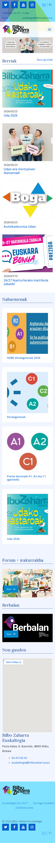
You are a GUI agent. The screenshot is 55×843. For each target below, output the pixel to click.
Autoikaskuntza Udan (20, 226)
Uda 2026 (10, 115)
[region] (27, 45)
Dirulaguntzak (16, 417)
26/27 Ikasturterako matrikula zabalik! (26, 282)
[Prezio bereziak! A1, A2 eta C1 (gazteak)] (27, 451)
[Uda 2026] (27, 88)
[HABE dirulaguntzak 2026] (27, 333)
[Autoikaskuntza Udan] (27, 199)
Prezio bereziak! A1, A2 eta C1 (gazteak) (26, 478)
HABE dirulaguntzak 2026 (23, 358)
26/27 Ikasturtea (27, 805)
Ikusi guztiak (45, 59)
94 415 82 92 (19, 758)
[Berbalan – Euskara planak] (27, 628)
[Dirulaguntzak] (27, 392)
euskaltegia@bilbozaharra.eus (37, 17)
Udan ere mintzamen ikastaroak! (19, 171)
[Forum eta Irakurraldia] (27, 583)
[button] (27, 45)
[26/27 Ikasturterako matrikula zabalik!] (27, 253)
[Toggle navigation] (49, 29)
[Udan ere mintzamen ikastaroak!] (27, 142)
